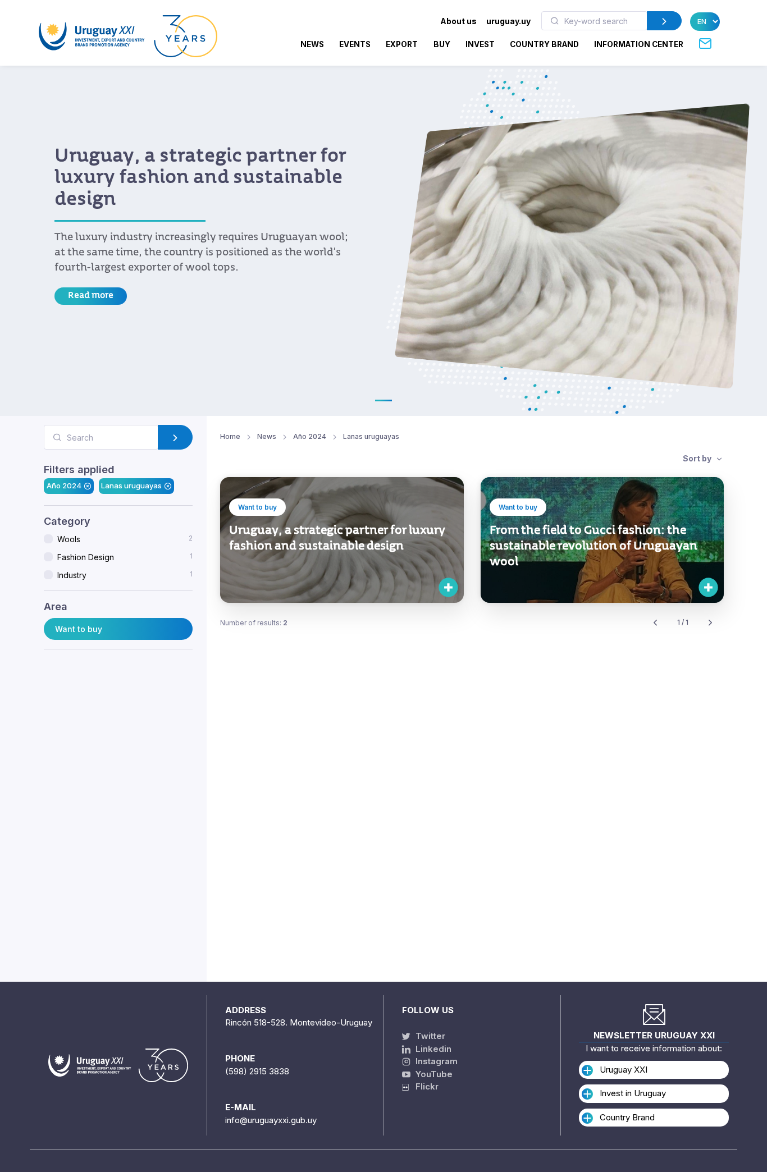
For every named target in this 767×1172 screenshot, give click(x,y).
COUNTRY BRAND (544, 44)
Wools (125, 539)
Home (230, 436)
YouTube (433, 1074)
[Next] (710, 623)
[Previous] (655, 623)
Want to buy (78, 628)
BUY (441, 44)
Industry (125, 575)
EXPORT (402, 44)
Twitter (429, 1036)
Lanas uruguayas (131, 485)
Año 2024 (64, 485)
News (312, 44)
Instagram (435, 1061)
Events (355, 44)
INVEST (480, 44)
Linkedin (432, 1048)
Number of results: (253, 623)
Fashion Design (125, 557)
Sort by (698, 458)
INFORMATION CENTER (638, 44)
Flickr (424, 1086)
